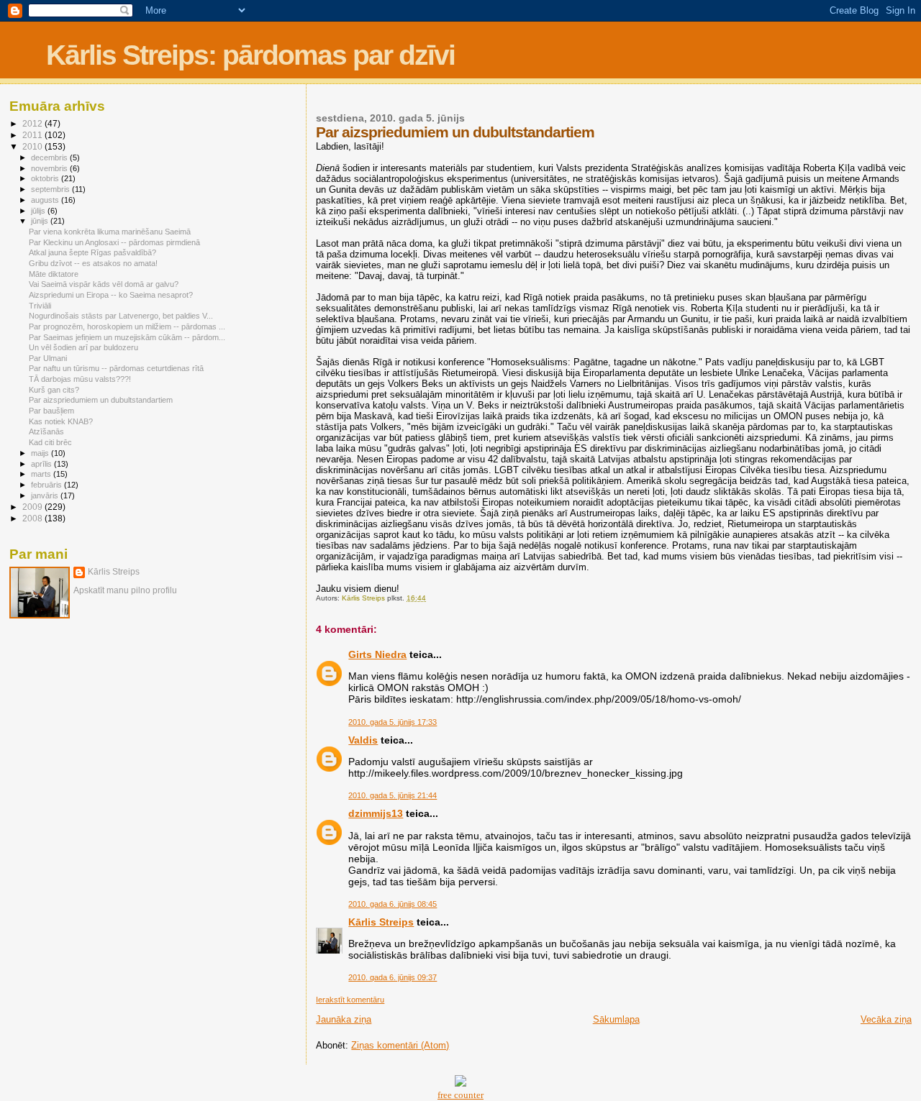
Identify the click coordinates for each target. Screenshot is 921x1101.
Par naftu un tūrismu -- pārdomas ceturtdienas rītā (116, 368)
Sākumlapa (616, 1019)
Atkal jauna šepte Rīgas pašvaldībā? (92, 252)
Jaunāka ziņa (343, 1019)
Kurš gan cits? (54, 389)
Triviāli (40, 305)
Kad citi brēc (50, 442)
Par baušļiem (51, 410)
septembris (51, 189)
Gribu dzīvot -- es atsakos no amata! (93, 263)
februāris (47, 484)
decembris (50, 157)
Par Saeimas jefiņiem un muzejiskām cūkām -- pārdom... (127, 337)
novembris (50, 168)
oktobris (46, 178)
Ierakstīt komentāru (350, 999)
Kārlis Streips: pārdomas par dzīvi (250, 55)
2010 (33, 146)
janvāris (45, 495)
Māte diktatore (53, 274)
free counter (460, 1094)
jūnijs (40, 220)
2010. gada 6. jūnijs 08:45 (392, 904)
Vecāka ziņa (886, 1019)
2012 (33, 123)
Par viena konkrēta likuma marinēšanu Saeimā (110, 231)
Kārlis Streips (381, 922)
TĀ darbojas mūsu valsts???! (80, 379)
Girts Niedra (377, 654)
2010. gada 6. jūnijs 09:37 (392, 977)
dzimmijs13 (375, 813)
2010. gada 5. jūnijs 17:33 (392, 722)
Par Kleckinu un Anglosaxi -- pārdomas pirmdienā (114, 242)
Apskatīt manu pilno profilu (125, 590)
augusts (46, 200)
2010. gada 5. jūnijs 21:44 (392, 795)
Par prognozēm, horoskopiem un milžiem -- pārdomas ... (127, 326)
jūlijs (39, 210)
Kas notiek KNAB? (61, 421)
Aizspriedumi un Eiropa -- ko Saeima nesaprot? (111, 295)
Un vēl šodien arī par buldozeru (83, 347)
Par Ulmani (48, 358)
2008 (33, 518)
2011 (33, 135)
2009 (33, 506)
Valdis (363, 740)
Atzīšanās (46, 431)
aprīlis (42, 464)
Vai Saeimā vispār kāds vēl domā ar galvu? (103, 284)
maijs (41, 453)
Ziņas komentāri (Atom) (400, 1045)
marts (42, 474)
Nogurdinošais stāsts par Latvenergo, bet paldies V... (121, 315)
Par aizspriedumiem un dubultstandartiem (101, 400)
